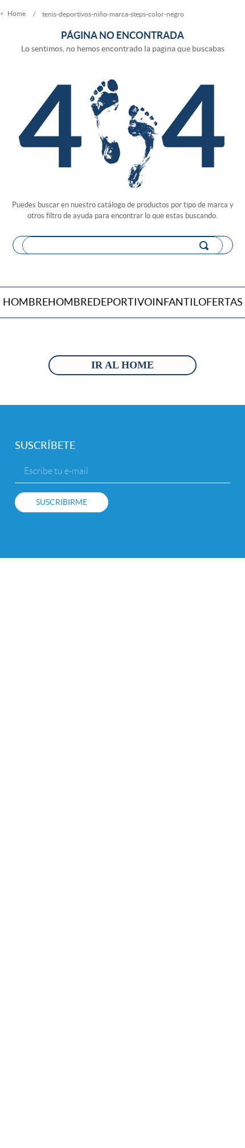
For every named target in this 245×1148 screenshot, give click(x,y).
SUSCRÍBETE (45, 445)
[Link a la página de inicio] (14, 14)
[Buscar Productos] (206, 245)
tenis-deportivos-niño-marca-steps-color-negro (113, 14)
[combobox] (123, 245)
